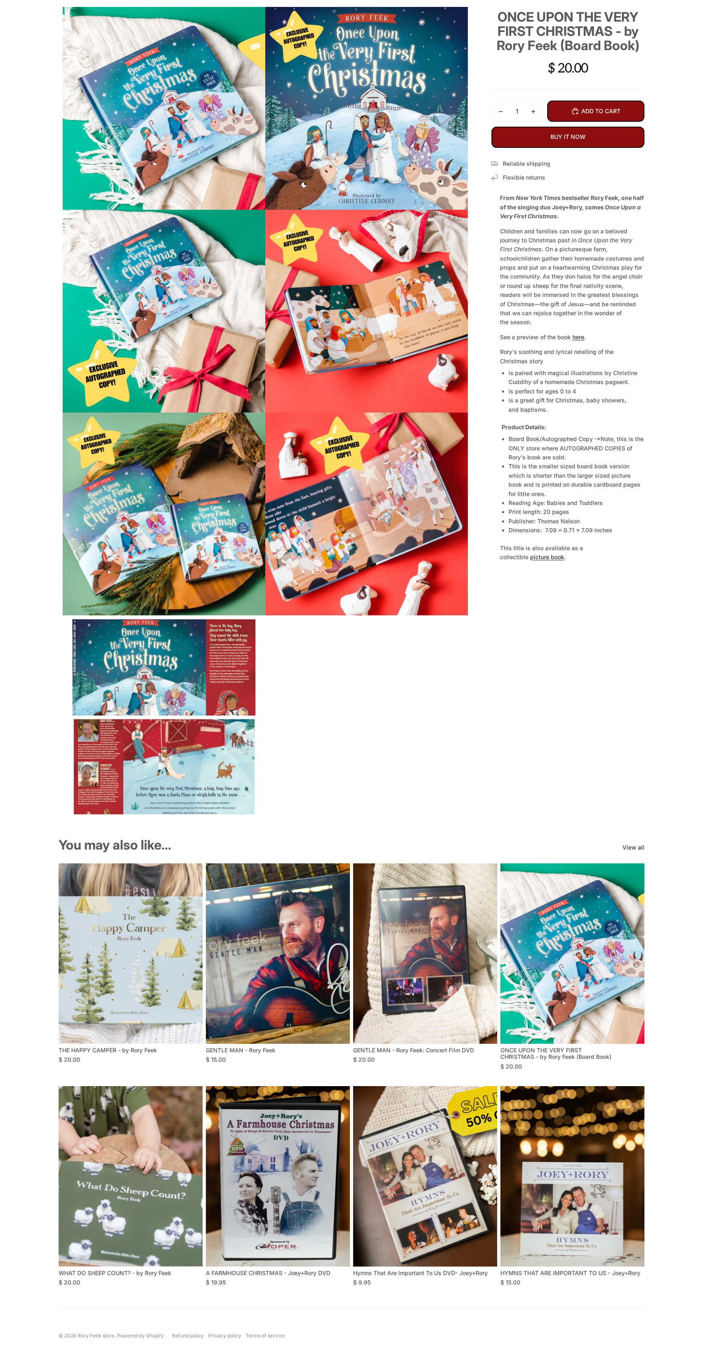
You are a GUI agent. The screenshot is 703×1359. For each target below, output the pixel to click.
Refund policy (188, 1336)
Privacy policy (224, 1336)
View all (633, 847)
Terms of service (265, 1336)
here (578, 337)
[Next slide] (190, 954)
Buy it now (567, 136)
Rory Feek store (96, 1336)
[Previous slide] (71, 954)
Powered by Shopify (140, 1336)
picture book (547, 556)
